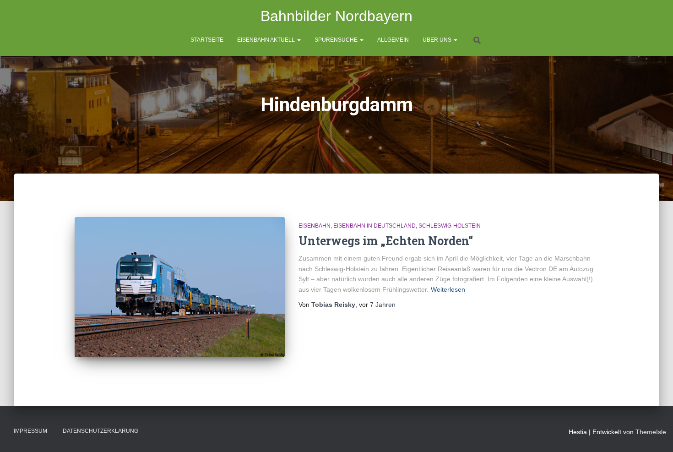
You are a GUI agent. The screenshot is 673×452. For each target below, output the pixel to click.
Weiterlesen (448, 289)
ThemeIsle (650, 432)
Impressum (30, 431)
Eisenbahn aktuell (266, 40)
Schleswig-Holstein (449, 226)
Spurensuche (337, 40)
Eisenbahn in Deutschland (374, 226)
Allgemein (393, 40)
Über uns (438, 40)
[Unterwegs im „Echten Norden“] (180, 287)
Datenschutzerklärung (100, 431)
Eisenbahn (315, 226)
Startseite (206, 40)
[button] (298, 40)
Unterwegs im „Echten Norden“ (386, 240)
